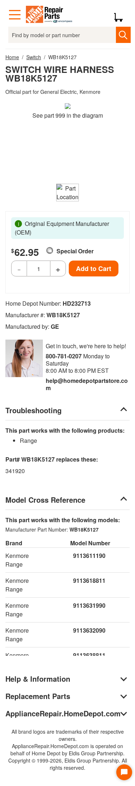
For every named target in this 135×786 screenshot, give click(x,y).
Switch (33, 57)
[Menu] (15, 15)
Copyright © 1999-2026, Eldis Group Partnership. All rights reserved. (67, 764)
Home (12, 57)
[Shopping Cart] (121, 15)
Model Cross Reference (45, 499)
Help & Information (37, 678)
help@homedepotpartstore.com (87, 384)
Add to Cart (93, 268)
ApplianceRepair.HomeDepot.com (63, 713)
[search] (123, 35)
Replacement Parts (37, 696)
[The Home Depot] (49, 15)
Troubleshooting (33, 410)
